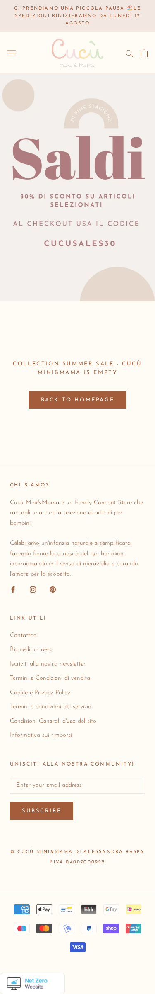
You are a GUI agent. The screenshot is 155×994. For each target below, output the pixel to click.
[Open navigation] (11, 53)
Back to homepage (77, 400)
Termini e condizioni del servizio (50, 707)
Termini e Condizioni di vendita (50, 678)
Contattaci (24, 635)
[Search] (129, 52)
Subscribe (41, 811)
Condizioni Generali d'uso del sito (53, 721)
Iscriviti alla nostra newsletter (48, 664)
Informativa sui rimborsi (41, 735)
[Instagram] (33, 589)
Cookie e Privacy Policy (40, 693)
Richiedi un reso (31, 649)
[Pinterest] (53, 589)
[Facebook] (13, 589)
